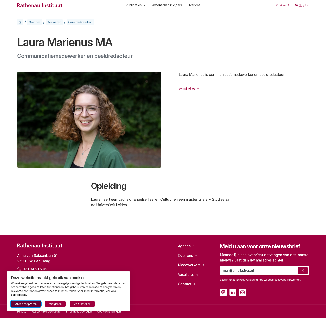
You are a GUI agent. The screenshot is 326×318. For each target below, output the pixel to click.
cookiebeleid (18, 294)
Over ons (194, 5)
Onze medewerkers (80, 22)
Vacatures (186, 274)
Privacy (21, 311)
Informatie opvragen (79, 311)
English (307, 5)
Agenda (184, 246)
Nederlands (301, 5)
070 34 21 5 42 (35, 269)
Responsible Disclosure (46, 311)
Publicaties (134, 5)
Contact (184, 284)
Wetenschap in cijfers (167, 5)
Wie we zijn (54, 22)
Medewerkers (189, 265)
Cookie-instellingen (109, 311)
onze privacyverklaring (243, 279)
